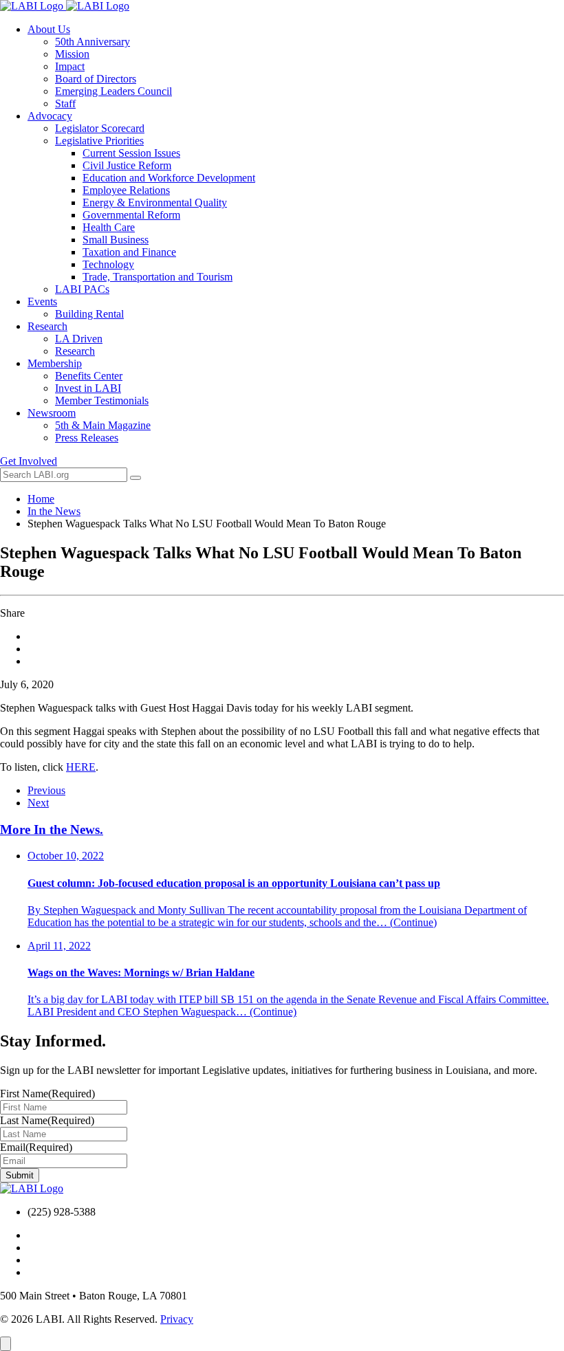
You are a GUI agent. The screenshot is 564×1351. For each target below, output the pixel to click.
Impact (70, 66)
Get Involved (28, 461)
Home (41, 499)
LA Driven (78, 338)
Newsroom (52, 413)
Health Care (109, 227)
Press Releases (86, 437)
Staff (65, 103)
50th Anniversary (92, 41)
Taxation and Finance (129, 252)
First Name (47, 1093)
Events (42, 301)
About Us (49, 29)
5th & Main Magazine (103, 425)
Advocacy (50, 116)
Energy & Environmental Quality (155, 202)
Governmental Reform (131, 215)
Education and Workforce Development (169, 178)
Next (38, 803)
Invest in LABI (88, 388)
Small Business (116, 239)
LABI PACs (82, 289)
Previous (46, 790)
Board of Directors (95, 79)
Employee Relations (126, 190)
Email (36, 1147)
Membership (55, 363)
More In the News (51, 829)
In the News (54, 511)
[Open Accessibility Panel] (5, 1344)
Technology (108, 264)
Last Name (47, 1120)
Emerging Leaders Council (113, 91)
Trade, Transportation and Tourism (157, 277)
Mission (72, 54)
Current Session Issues (131, 153)
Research (47, 326)
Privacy (176, 1319)
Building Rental (89, 314)
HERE (81, 767)
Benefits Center (88, 376)
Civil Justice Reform (127, 165)
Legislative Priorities (99, 140)
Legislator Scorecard (99, 128)
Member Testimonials (102, 400)
